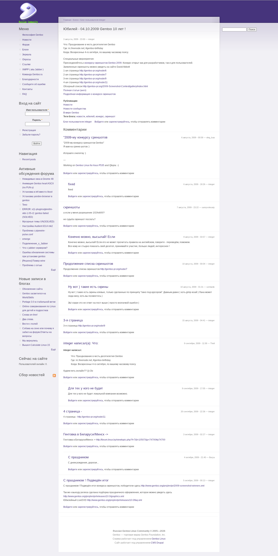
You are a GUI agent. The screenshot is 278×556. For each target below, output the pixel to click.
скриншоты (71, 207)
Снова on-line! (29, 314)
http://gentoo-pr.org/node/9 (92, 78)
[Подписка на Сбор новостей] (54, 374)
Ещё (53, 270)
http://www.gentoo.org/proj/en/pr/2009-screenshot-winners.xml (172, 485)
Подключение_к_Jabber (35, 243)
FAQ (24, 94)
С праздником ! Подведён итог (86, 480)
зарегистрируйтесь (119, 121)
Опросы (26, 59)
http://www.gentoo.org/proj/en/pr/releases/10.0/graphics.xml (93, 496)
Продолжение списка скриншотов (88, 264)
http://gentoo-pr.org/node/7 (92, 74)
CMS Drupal (157, 542)
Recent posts (29, 159)
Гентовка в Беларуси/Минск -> (85, 434)
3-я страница (73, 320)
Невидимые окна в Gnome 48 (38, 179)
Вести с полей (30, 324)
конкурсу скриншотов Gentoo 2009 (103, 63)
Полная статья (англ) (74, 90)
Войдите (99, 121)
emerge (26, 239)
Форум (25, 44)
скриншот (110, 116)
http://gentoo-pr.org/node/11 (93, 82)
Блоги (25, 49)
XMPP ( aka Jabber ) (32, 69)
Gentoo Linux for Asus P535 (90, 165)
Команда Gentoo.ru (32, 74)
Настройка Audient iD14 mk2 (37, 226)
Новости (26, 39)
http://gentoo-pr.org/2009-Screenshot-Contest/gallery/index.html (115, 86)
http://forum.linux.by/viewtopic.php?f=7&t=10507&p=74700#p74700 (130, 439)
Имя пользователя (37, 110)
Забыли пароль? (31, 134)
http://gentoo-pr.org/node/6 (92, 70)
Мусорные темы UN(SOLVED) (38, 221)
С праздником (78, 457)
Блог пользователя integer (92, 20)
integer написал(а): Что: (80, 343)
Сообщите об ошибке (34, 84)
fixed (71, 184)
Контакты (27, 89)
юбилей (90, 116)
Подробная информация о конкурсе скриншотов (89, 94)
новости (80, 116)
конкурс (100, 116)
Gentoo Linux (158, 538)
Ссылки (26, 64)
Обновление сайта (32, 289)
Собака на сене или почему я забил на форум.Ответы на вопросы (38, 332)
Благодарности (30, 79)
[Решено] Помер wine (33, 260)
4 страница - (72, 411)
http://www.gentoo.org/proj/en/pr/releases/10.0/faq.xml (114, 500)
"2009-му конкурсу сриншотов (85, 137)
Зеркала (26, 54)
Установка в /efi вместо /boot (37, 192)
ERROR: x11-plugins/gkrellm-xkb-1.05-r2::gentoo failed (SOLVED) (37, 213)
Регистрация (29, 130)
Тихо (24, 204)
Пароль (37, 120)
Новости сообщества (74, 108)
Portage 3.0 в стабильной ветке (39, 302)
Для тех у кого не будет (85, 388)
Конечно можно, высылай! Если (91, 237)
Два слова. (28, 319)
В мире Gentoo (71, 112)
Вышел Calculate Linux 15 (36, 345)
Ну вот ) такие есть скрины (88, 287)
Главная (67, 20)
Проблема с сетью (32, 265)
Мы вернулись (30, 340)
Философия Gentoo (32, 35)
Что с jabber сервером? (34, 248)
